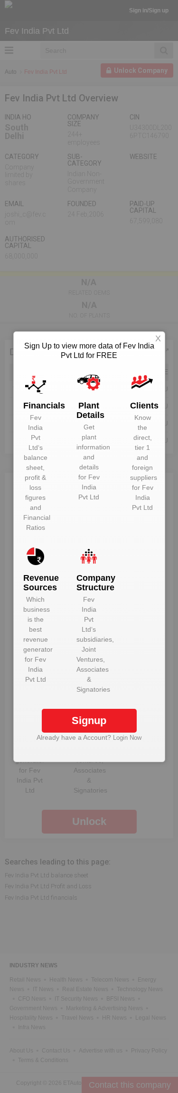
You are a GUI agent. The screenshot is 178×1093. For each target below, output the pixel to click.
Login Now (127, 737)
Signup (89, 720)
